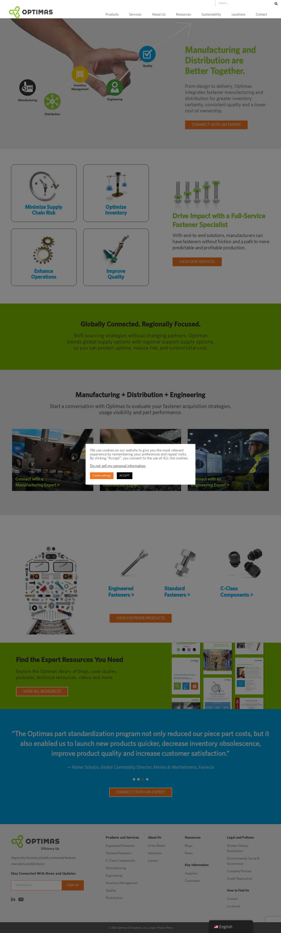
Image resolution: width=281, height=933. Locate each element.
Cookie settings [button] (102, 475)
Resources (183, 14)
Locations (238, 14)
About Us (159, 14)
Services (135, 14)
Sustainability (211, 14)
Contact (261, 14)
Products (112, 14)
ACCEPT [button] (124, 475)
